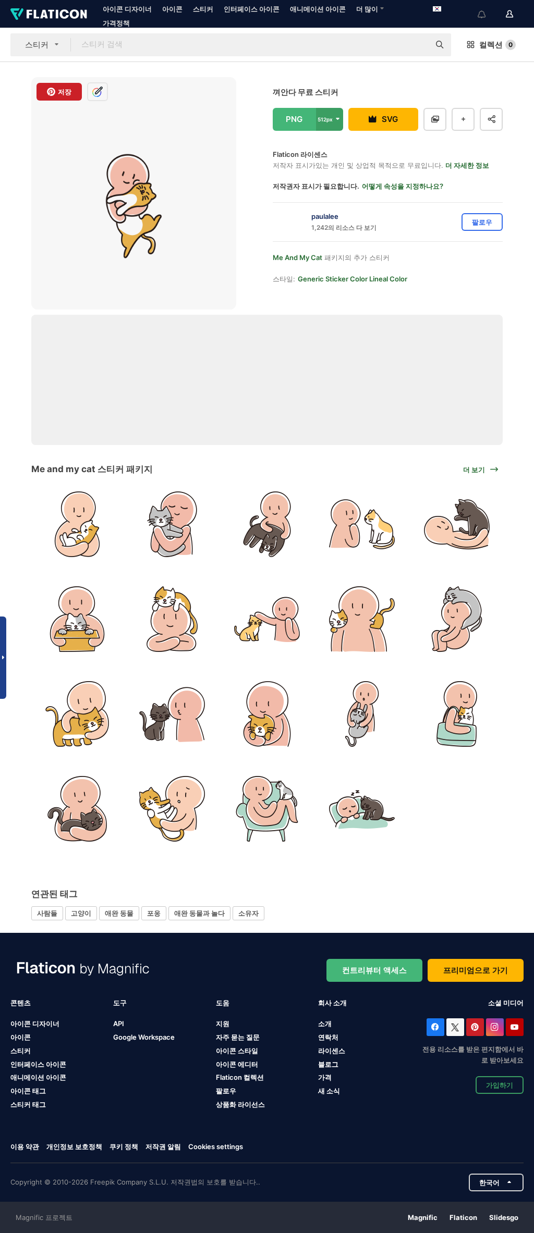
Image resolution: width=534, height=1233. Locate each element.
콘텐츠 (20, 1002)
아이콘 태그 (28, 1091)
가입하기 (499, 1085)
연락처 (328, 1037)
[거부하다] (172, 808)
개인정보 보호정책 (74, 1146)
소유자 (248, 913)
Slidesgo (503, 1217)
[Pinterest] (475, 1027)
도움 (222, 1002)
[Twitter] (455, 1027)
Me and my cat (297, 257)
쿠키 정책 (124, 1146)
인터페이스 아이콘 (252, 9)
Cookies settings (215, 1147)
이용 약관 (24, 1146)
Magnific (423, 1217)
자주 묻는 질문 (238, 1037)
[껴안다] (77, 524)
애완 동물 (119, 913)
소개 (325, 1023)
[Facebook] (435, 1027)
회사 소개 (332, 1002)
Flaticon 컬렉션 (240, 1077)
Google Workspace (144, 1037)
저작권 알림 (163, 1146)
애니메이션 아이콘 (318, 9)
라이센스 (331, 1050)
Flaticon (463, 1217)
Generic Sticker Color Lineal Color (352, 279)
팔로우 (226, 1091)
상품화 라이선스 (240, 1104)
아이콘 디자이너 (127, 9)
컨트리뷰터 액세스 (374, 970)
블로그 (328, 1064)
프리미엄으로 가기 (475, 970)
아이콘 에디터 (237, 1064)
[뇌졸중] (267, 619)
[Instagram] (495, 1027)
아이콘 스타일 (237, 1050)
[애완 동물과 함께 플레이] (267, 524)
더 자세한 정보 (467, 165)
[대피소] (77, 619)
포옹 (154, 913)
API (118, 1023)
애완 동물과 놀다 (199, 913)
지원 (222, 1023)
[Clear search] (416, 44)
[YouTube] (515, 1027)
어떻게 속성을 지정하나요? (402, 186)
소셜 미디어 (506, 1002)
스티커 (203, 9)
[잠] (361, 808)
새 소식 (329, 1091)
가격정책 (116, 23)
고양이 (81, 913)
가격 (325, 1077)
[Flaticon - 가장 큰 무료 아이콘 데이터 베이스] (48, 14)
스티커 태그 (28, 1104)
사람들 (47, 913)
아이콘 (172, 9)
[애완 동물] (172, 619)
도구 (120, 1002)
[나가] (456, 714)
